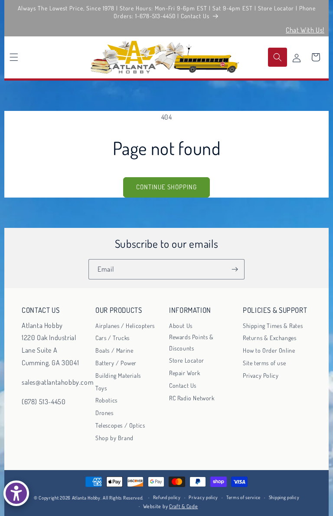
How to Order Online (269, 350)
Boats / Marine (114, 350)
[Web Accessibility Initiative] (16, 493)
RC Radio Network (192, 398)
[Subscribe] (234, 269)
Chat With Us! (305, 30)
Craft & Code (183, 506)
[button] (13, 57)
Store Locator (186, 360)
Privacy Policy (260, 375)
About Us (181, 325)
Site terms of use (264, 363)
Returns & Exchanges (269, 337)
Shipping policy (284, 497)
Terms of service (243, 497)
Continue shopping (166, 187)
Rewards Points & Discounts (191, 342)
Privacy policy (203, 497)
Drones (104, 412)
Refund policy (167, 497)
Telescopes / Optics (120, 425)
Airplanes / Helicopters (125, 325)
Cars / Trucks (112, 337)
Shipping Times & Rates (273, 325)
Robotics (106, 400)
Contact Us (182, 385)
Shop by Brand (114, 437)
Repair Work (184, 372)
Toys (101, 388)
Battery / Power (116, 363)
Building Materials (118, 375)
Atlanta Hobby (86, 498)
